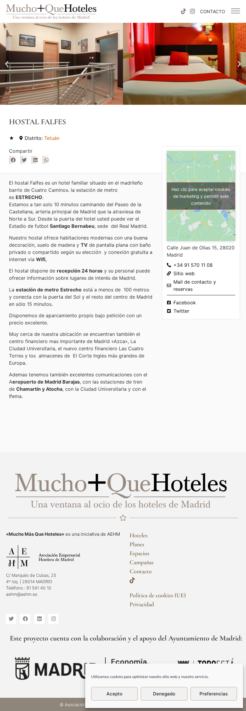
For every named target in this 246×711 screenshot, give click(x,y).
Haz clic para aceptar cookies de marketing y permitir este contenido (201, 196)
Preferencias (214, 694)
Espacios (139, 553)
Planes (137, 544)
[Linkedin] (39, 619)
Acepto (114, 694)
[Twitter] (11, 619)
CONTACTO (212, 11)
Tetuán (51, 138)
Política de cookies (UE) (158, 595)
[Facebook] (25, 619)
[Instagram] (192, 11)
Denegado (164, 694)
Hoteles (139, 535)
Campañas (142, 562)
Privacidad (142, 604)
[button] (6, 64)
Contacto (141, 571)
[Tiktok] (183, 11)
